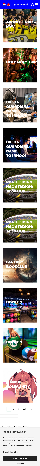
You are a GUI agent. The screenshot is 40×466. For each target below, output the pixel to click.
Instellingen (20, 463)
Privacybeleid (8, 452)
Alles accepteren (20, 458)
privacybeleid (8, 445)
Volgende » (27, 409)
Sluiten (16, 452)
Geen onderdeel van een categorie (15, 427)
